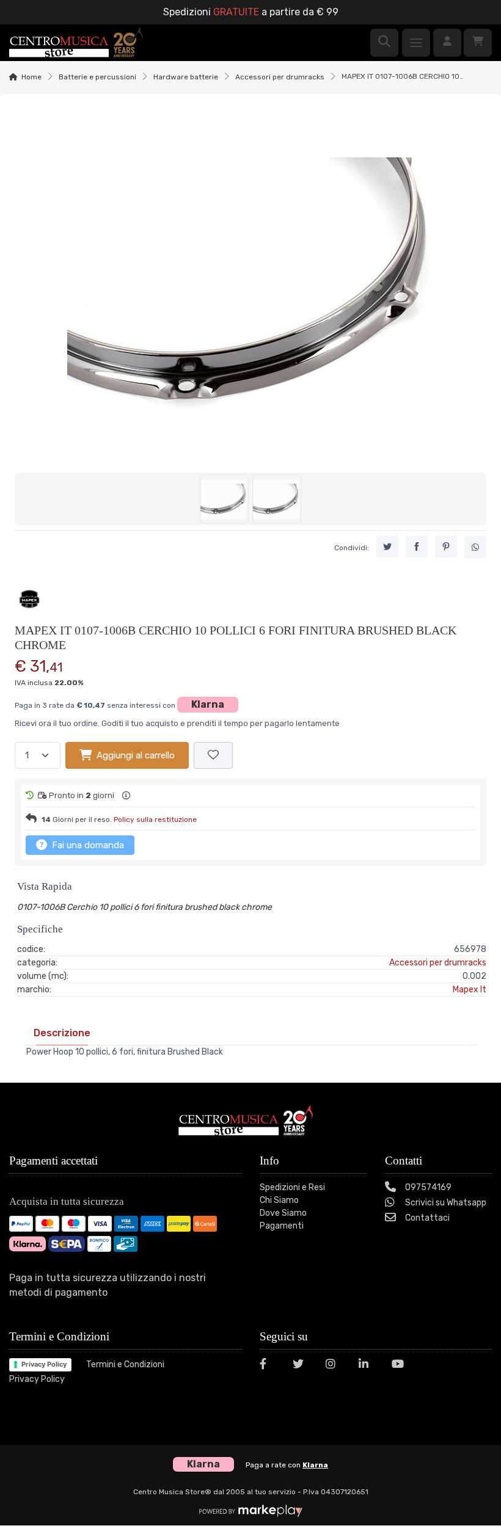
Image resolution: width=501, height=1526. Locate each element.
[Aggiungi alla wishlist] (213, 755)
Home (31, 77)
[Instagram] (335, 1365)
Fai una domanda (86, 845)
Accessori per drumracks (279, 77)
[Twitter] (302, 1365)
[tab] (62, 1033)
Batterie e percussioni (97, 77)
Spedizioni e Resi (292, 1187)
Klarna (207, 704)
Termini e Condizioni (125, 1364)
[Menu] (416, 42)
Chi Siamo (279, 1200)
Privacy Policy (44, 1364)
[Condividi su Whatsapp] (475, 547)
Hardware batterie (185, 77)
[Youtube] (401, 1365)
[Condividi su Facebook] (417, 547)
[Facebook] (269, 1365)
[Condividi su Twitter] (387, 547)
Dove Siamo (283, 1213)
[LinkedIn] (368, 1365)
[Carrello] (478, 43)
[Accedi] (447, 43)
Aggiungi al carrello (136, 755)
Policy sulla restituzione (155, 819)
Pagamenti (282, 1226)
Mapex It (469, 989)
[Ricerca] (384, 42)
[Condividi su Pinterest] (446, 547)
